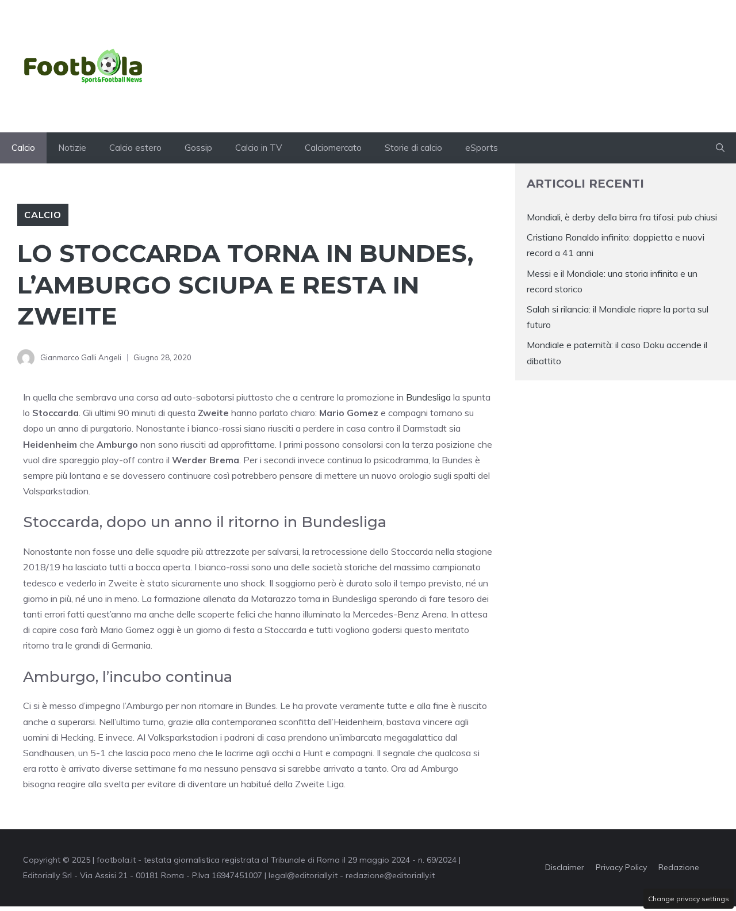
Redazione (678, 867)
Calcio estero (135, 147)
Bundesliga (428, 397)
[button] (720, 147)
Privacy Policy (621, 867)
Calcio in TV (258, 147)
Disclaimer (564, 867)
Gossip (198, 147)
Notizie (72, 147)
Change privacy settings (688, 898)
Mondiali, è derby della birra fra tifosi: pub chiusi (622, 217)
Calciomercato (333, 147)
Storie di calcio (413, 147)
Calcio (23, 147)
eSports (481, 147)
